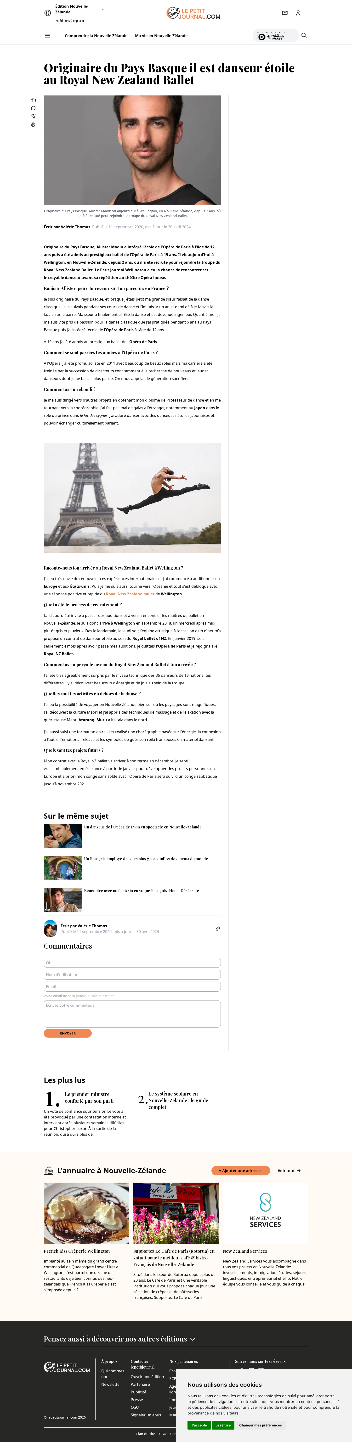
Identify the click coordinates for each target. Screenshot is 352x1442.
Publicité (138, 1392)
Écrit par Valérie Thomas (67, 226)
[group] (292, 34)
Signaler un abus (146, 1415)
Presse (137, 1399)
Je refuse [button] (223, 1425)
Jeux (173, 1407)
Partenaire (140, 1384)
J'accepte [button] (199, 1425)
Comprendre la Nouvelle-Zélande (96, 35)
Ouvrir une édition (147, 1376)
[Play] (292, 35)
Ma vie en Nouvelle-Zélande (161, 35)
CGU (135, 1407)
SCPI (173, 1378)
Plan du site (146, 1433)
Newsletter (111, 1384)
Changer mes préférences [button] (260, 1425)
